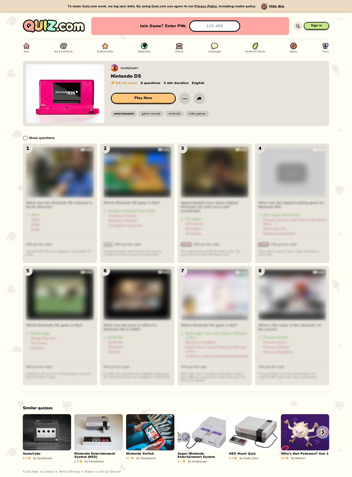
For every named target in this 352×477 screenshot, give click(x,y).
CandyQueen (129, 68)
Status (89, 471)
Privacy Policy (205, 6)
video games (197, 113)
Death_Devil (249, 458)
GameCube (32, 453)
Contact (48, 471)
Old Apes (32, 471)
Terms (63, 471)
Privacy (75, 471)
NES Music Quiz (242, 453)
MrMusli (298, 458)
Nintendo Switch (140, 453)
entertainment (124, 113)
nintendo (174, 113)
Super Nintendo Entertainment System (196, 455)
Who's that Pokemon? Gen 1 (305, 453)
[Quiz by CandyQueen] (114, 68)
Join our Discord (109, 471)
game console (151, 113)
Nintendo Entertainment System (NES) (94, 455)
